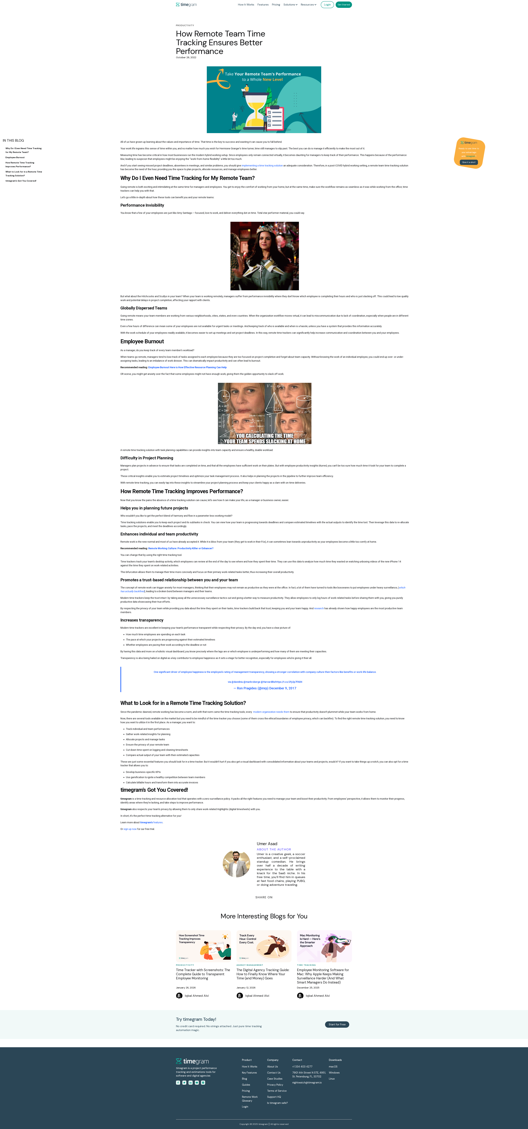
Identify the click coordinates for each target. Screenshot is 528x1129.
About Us (272, 1066)
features (151, 822)
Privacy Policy (275, 1084)
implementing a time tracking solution (262, 165)
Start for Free (337, 1024)
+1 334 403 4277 (302, 1066)
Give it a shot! (468, 162)
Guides (246, 1084)
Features (263, 4)
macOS (333, 1066)
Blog (244, 1078)
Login (327, 4)
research (319, 608)
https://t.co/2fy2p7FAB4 (288, 681)
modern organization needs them (271, 711)
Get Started (344, 4)
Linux (332, 1078)
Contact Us (273, 1072)
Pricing (276, 4)
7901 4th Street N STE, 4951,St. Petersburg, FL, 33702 (309, 1074)
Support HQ (274, 1097)
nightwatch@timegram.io (307, 1082)
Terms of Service (277, 1091)
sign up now (130, 829)
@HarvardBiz (268, 681)
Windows (334, 1072)
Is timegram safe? (277, 1103)
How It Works (246, 4)
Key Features (249, 1072)
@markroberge (252, 681)
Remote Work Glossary (250, 1098)
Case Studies (274, 1078)
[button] (290, 4)
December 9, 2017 (282, 688)
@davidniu (237, 681)
